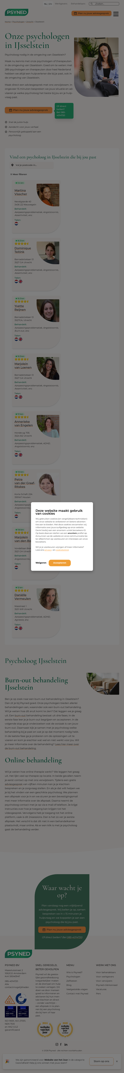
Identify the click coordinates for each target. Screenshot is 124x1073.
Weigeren (41, 562)
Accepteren (59, 562)
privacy (48, 550)
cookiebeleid (62, 550)
